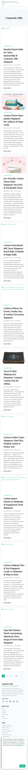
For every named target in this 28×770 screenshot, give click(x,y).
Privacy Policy (5, 729)
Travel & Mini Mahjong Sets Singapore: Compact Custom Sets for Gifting (13, 377)
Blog (3, 716)
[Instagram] (13, 701)
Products (4, 712)
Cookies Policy (5, 736)
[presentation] (14, 36)
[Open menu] (18, 3)
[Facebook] (3, 701)
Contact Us (5, 718)
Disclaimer (4, 733)
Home (3, 709)
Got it (22, 766)
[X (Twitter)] (6, 701)
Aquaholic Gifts (8, 65)
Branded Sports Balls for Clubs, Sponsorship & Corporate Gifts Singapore (13, 55)
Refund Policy (5, 727)
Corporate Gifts (8, 46)
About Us (4, 711)
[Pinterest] (17, 701)
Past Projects (5, 714)
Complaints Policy (6, 734)
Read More (8, 88)
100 (17, 676)
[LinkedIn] (10, 701)
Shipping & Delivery (7, 725)
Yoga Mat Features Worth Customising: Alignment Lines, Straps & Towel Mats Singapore (13, 636)
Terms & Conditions (7, 731)
